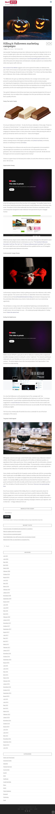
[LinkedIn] (29, 811)
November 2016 (7, 653)
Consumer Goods (7, 760)
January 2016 (6, 684)
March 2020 (6, 568)
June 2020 (5, 559)
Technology (6, 797)
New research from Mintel (10, 67)
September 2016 (7, 659)
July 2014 (5, 729)
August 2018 (6, 601)
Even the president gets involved (36, 58)
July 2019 (5, 580)
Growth (5, 773)
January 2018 (6, 620)
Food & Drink (6, 769)
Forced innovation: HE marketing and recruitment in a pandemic (18, 528)
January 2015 (6, 717)
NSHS (4, 788)
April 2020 (5, 565)
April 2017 (5, 641)
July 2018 (5, 604)
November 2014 (7, 720)
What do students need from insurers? (12, 531)
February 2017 (6, 647)
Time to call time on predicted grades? (12, 534)
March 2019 (6, 586)
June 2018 (5, 608)
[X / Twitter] (27, 811)
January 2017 (6, 650)
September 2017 (7, 629)
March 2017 (6, 644)
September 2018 (7, 598)
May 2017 (5, 638)
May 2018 (5, 611)
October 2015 (6, 690)
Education (5, 763)
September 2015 (7, 693)
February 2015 (6, 714)
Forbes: (25, 142)
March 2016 (6, 678)
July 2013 (5, 748)
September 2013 (7, 742)
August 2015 (6, 696)
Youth (4, 800)
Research (5, 794)
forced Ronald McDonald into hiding (23, 297)
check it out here (37, 140)
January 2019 (6, 592)
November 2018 (7, 595)
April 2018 (5, 614)
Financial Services (7, 766)
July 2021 (5, 556)
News (5, 49)
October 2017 (6, 626)
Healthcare (5, 779)
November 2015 (7, 687)
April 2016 (5, 675)
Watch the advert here (13, 312)
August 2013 (6, 745)
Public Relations (7, 791)
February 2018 (6, 617)
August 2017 (6, 632)
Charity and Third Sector (8, 757)
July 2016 (5, 665)
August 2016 (6, 662)
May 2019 (5, 583)
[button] (51, 2)
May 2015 (5, 705)
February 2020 (6, 571)
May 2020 (5, 562)
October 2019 (6, 574)
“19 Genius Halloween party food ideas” (33, 244)
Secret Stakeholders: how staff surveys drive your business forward (19, 537)
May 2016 (5, 671)
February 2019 (6, 589)
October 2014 (6, 723)
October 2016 (6, 656)
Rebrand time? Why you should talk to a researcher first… (16, 539)
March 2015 (6, 711)
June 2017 (5, 635)
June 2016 (5, 668)
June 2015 (5, 702)
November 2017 (7, 623)
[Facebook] (25, 811)
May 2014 (5, 735)
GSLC (4, 776)
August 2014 (6, 726)
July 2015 (5, 699)
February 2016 (6, 681)
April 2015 (5, 708)
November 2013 (7, 739)
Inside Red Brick (7, 782)
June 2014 (5, 732)
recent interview (15, 402)
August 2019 (6, 577)
